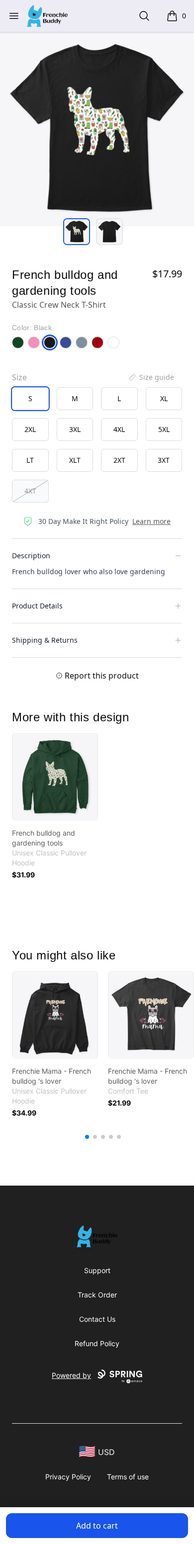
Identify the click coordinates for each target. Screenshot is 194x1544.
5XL (164, 429)
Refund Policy (97, 1343)
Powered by (71, 1375)
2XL (30, 429)
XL (164, 398)
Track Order (97, 1294)
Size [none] (19, 377)
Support (97, 1270)
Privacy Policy (68, 1476)
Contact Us (97, 1319)
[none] (150, 377)
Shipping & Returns (45, 640)
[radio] (30, 398)
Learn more (151, 521)
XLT (75, 460)
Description (31, 555)
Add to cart (97, 1525)
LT (30, 460)
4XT (30, 491)
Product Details (37, 605)
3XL (75, 429)
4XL (119, 429)
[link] (54, 777)
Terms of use (128, 1476)
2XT (119, 460)
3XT (164, 460)
